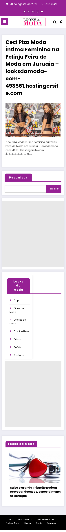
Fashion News (21, 331)
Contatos (19, 355)
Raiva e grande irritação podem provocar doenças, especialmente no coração (32, 492)
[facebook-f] (24, 11)
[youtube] (41, 11)
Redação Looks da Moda (20, 154)
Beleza (17, 339)
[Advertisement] (33, 234)
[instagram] (37, 11)
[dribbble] (33, 11)
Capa (17, 300)
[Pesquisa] (54, 22)
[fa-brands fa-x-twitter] (28, 11)
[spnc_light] (61, 22)
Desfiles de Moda (45, 519)
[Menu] (4, 21)
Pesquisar (18, 177)
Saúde (17, 347)
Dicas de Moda (25, 519)
